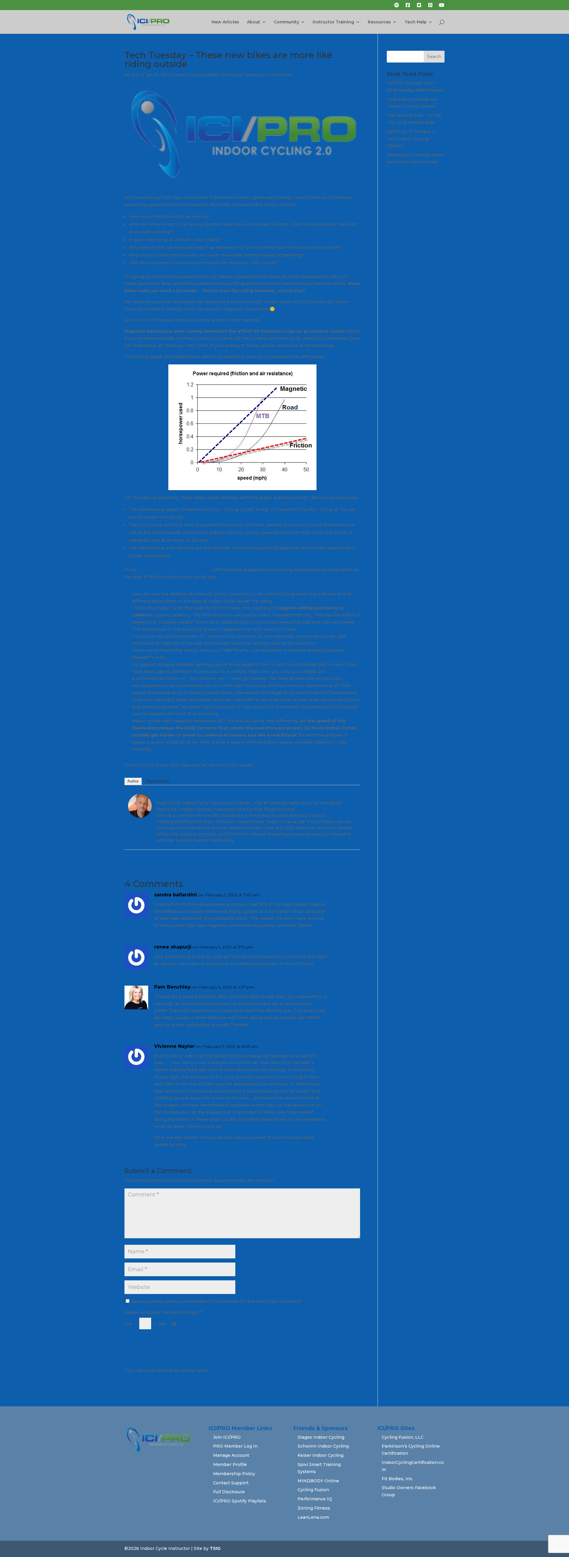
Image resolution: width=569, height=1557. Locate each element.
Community (286, 22)
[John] (140, 814)
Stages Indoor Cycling (321, 1437)
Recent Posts (157, 781)
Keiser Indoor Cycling (320, 1455)
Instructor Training (333, 22)
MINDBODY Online (318, 1480)
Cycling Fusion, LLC (402, 1437)
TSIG (215, 1548)
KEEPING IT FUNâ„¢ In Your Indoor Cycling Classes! (411, 139)
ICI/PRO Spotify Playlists (239, 1501)
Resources (379, 22)
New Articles (225, 22)
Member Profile (230, 1464)
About (253, 22)
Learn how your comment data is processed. (258, 1370)
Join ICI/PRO (227, 1437)
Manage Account (231, 1455)
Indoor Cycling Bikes (197, 74)
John (136, 74)
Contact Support (231, 1483)
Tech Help (416, 22)
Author (133, 781)
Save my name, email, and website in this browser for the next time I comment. (217, 1301)
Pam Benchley (172, 987)
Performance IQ (315, 1499)
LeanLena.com (313, 1517)
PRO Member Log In (235, 1446)
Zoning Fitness (314, 1508)
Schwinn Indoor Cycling (323, 1446)
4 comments (279, 74)
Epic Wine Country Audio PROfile (174, 569)
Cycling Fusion (313, 1489)
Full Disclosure (229, 1491)
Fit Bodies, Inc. (397, 1478)
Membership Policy (234, 1473)
